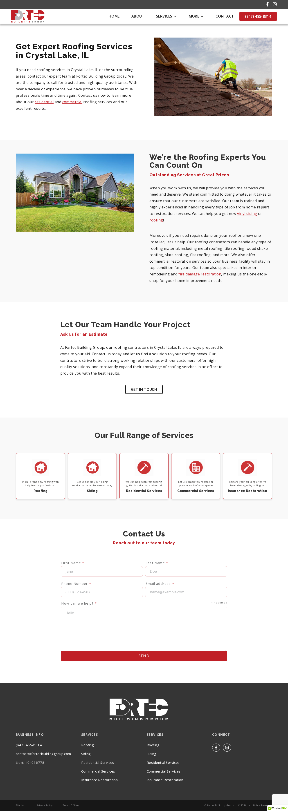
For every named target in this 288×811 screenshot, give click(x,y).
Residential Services (97, 762)
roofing (156, 220)
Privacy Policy (44, 805)
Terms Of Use (71, 805)
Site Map (21, 805)
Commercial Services (98, 771)
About (137, 16)
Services (164, 16)
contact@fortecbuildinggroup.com (43, 753)
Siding (86, 753)
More (194, 16)
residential (44, 101)
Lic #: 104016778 (30, 762)
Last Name (157, 563)
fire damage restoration (199, 274)
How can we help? (144, 603)
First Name (72, 563)
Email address (160, 583)
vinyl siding (247, 213)
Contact (225, 16)
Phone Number (76, 583)
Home (114, 16)
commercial (72, 101)
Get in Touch (144, 389)
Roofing (87, 745)
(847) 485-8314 (258, 16)
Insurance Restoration (99, 779)
